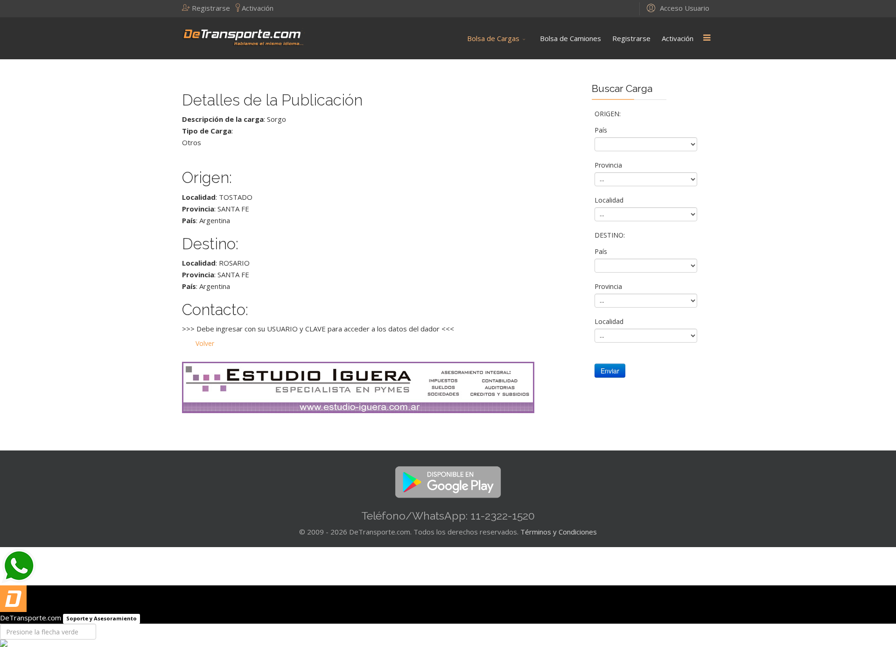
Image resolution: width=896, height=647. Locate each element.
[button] (209, 8)
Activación (677, 38)
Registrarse (631, 38)
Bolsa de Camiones (570, 38)
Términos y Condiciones (558, 531)
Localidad (610, 200)
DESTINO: (611, 235)
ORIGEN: (609, 113)
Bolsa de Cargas (493, 38)
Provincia (609, 165)
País (602, 130)
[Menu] (706, 38)
